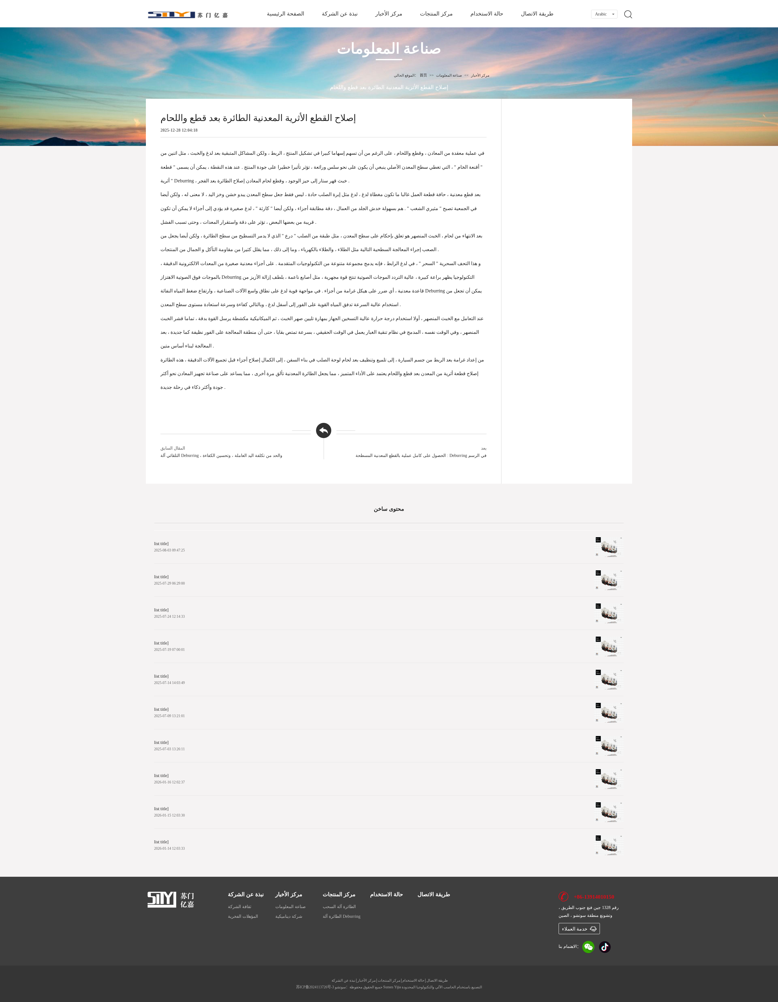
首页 (423, 75)
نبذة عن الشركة (340, 14)
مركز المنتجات (436, 14)
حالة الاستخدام (486, 14)
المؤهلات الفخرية (243, 916)
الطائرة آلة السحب (339, 906)
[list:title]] (609, 547)
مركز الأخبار (388, 14)
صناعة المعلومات (449, 75)
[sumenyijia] (172, 899)
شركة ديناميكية (288, 916)
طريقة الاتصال (537, 14)
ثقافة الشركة (239, 906)
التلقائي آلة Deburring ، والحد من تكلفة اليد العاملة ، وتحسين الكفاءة (221, 455)
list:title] (161, 543)
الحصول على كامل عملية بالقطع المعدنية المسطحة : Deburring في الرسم (421, 455)
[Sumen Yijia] (188, 14)
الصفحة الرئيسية (285, 14)
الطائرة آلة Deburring (341, 916)
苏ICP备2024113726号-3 (315, 987)
